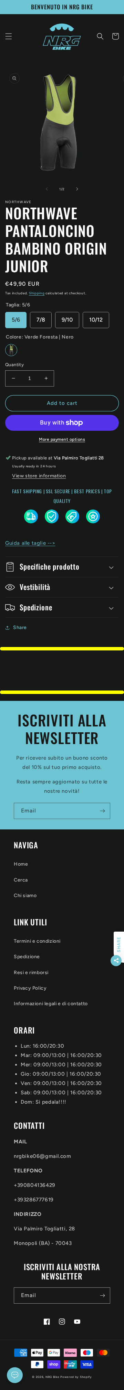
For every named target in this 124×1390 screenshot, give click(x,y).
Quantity (14, 364)
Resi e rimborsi (31, 972)
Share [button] (20, 627)
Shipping (37, 293)
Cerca (21, 880)
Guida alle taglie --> (30, 543)
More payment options (62, 439)
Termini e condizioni (37, 941)
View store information (39, 476)
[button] (8, 36)
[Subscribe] (102, 811)
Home (21, 864)
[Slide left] (46, 189)
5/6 (16, 319)
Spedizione (27, 957)
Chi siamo (25, 895)
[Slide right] (77, 189)
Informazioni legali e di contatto (51, 1004)
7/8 (41, 319)
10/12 (96, 319)
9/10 (67, 319)
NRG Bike (52, 1377)
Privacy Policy (30, 988)
